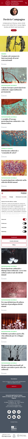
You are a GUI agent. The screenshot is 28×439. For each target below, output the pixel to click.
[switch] (25, 223)
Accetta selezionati (14, 241)
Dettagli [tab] (11, 196)
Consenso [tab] (4, 196)
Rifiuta (14, 244)
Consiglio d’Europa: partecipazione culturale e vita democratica (12, 121)
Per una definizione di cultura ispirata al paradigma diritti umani (12, 304)
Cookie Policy (14, 422)
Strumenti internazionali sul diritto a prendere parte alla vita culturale (13, 367)
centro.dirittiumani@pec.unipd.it (14, 406)
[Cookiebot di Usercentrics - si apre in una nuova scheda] (21, 193)
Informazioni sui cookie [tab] (21, 196)
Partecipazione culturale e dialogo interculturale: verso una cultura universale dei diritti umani (13, 271)
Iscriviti (14, 386)
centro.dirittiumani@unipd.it (14, 405)
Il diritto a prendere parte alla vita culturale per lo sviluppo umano (12, 335)
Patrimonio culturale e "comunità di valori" (10, 151)
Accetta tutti (14, 237)
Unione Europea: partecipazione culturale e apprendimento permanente (13, 89)
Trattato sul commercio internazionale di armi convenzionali (10, 58)
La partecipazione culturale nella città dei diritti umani (13, 181)
